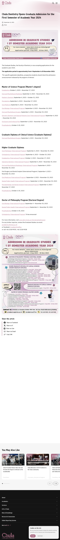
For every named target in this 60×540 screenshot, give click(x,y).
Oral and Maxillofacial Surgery (11, 112)
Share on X (10, 325)
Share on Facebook (12, 322)
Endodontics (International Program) (13, 158)
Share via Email (11, 331)
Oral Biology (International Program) (13, 108)
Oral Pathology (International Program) (14, 151)
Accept (32, 536)
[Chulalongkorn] (6, 2)
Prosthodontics (6, 125)
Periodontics (6, 101)
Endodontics (6, 90)
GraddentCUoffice (15, 227)
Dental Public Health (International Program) (16, 181)
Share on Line (10, 328)
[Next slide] (55, 483)
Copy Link (9, 334)
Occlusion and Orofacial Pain (11, 121)
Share (5, 25)
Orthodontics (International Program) (13, 154)
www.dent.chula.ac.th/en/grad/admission (32, 220)
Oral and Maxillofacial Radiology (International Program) (20, 165)
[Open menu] (56, 3)
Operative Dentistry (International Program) (16, 162)
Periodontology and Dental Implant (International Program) (20, 185)
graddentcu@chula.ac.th (9, 225)
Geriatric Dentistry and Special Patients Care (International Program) (23, 115)
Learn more (40, 536)
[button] (2, 483)
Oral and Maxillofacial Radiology (12, 94)
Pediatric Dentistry (8, 97)
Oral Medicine (6, 105)
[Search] (53, 3)
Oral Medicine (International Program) (14, 177)
